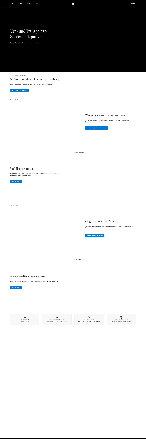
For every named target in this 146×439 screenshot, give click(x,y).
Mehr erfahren (16, 181)
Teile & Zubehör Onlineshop (95, 235)
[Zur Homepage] (73, 3)
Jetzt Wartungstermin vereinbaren (96, 128)
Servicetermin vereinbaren (19, 90)
